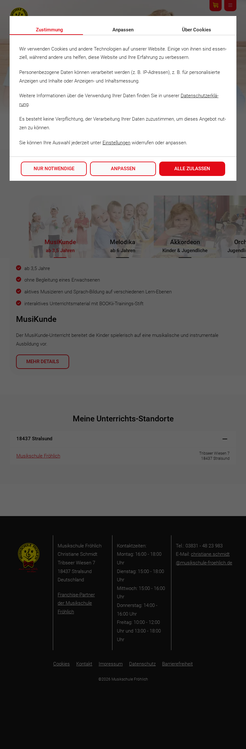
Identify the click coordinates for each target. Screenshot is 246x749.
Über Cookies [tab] (196, 30)
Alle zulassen (192, 168)
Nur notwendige (54, 168)
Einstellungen (116, 143)
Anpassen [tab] (123, 30)
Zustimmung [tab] (49, 30)
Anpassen (123, 168)
